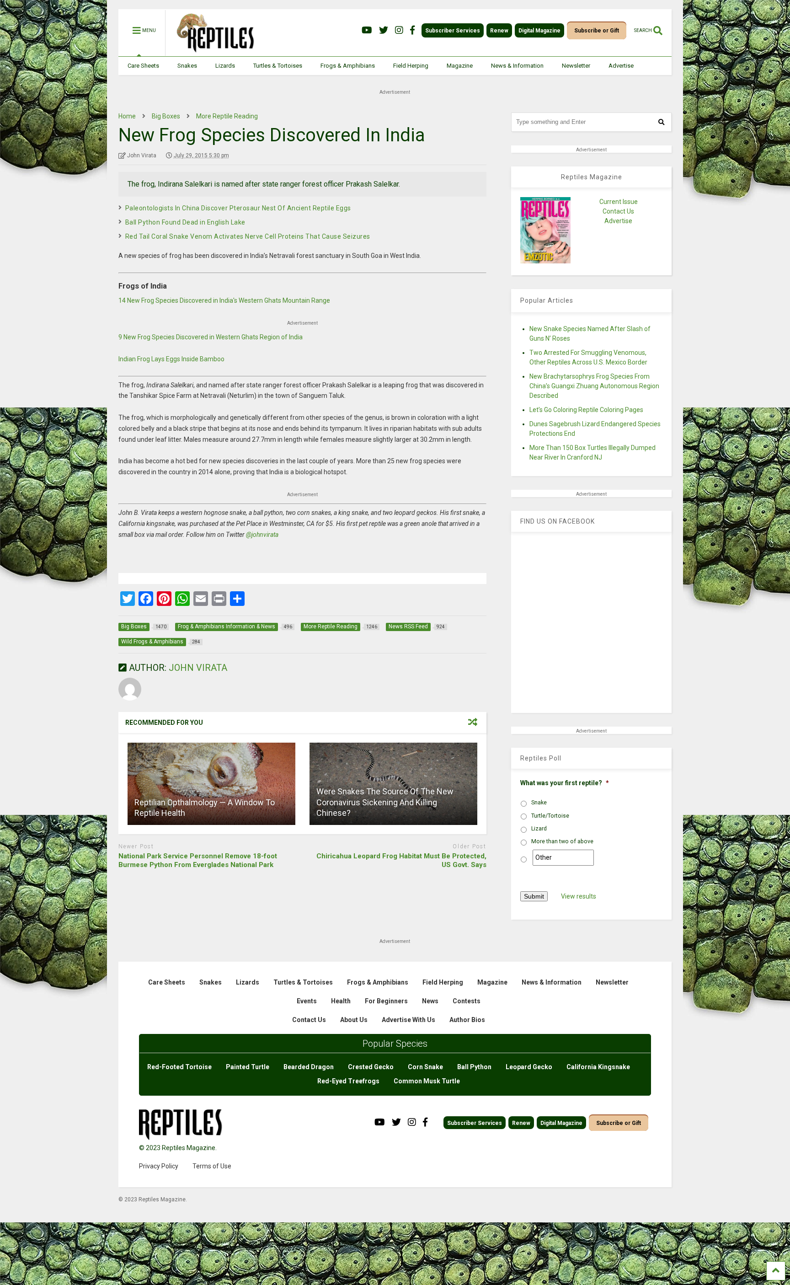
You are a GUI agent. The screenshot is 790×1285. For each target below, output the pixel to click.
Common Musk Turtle (427, 1081)
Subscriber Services (452, 30)
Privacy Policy (158, 1166)
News (430, 1001)
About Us (354, 1019)
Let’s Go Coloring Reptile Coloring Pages (586, 409)
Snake (539, 802)
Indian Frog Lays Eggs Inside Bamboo (171, 359)
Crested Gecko (371, 1067)
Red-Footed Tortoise (179, 1067)
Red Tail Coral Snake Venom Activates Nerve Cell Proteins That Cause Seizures (247, 236)
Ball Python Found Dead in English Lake (185, 222)
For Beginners (386, 1001)
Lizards (225, 65)
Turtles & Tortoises (277, 65)
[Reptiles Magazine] (212, 52)
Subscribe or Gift (596, 30)
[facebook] (412, 30)
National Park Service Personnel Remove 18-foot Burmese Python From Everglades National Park (197, 860)
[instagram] (399, 30)
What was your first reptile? (564, 783)
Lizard (539, 828)
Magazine (460, 65)
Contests (466, 1001)
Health (341, 1001)
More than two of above (562, 841)
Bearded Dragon (308, 1067)
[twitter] (383, 30)
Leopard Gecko (529, 1067)
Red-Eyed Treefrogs (348, 1081)
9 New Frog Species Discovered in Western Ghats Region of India (210, 337)
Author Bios (467, 1019)
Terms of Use (211, 1166)
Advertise (621, 65)
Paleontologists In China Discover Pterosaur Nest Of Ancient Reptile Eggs (238, 208)
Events (307, 1001)
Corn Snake (425, 1067)
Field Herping (410, 65)
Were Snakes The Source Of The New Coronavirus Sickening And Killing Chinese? (385, 802)
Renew (499, 30)
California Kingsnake (598, 1067)
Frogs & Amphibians (347, 65)
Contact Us (618, 211)
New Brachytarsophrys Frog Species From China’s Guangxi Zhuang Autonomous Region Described (594, 386)
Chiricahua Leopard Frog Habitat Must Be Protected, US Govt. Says (401, 860)
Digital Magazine (539, 30)
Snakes (187, 65)
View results (578, 896)
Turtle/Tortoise (550, 816)
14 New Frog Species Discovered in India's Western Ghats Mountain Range (224, 300)
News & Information (517, 65)
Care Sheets (143, 65)
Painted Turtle (247, 1067)
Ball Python (474, 1067)
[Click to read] (211, 784)
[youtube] (367, 30)
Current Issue (618, 201)
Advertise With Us (408, 1019)
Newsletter (576, 65)
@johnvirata (262, 534)
